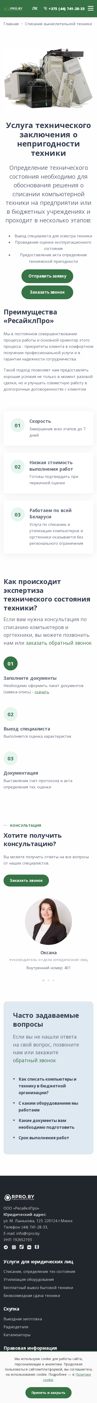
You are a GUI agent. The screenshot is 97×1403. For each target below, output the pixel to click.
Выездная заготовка (23, 1318)
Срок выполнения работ (44, 1137)
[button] (43, 980)
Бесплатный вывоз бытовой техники (38, 1287)
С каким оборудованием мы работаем (48, 1106)
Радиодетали (16, 1326)
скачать (42, 691)
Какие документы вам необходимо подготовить (46, 1124)
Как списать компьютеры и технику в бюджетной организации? (48, 1085)
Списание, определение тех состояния (39, 1271)
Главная (11, 23)
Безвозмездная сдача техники (32, 1295)
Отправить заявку (47, 276)
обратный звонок (34, 1060)
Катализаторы (17, 1334)
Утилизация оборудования (29, 1279)
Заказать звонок (47, 292)
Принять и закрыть (49, 1392)
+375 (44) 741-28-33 (66, 8)
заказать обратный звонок (59, 643)
